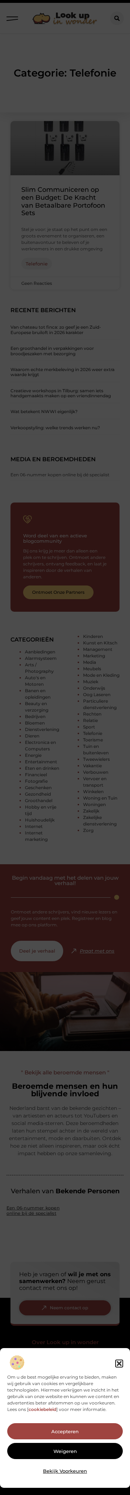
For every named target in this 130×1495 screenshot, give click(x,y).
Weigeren (65, 1451)
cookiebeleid (42, 1409)
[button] (119, 1363)
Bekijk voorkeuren (65, 1471)
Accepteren (65, 1431)
